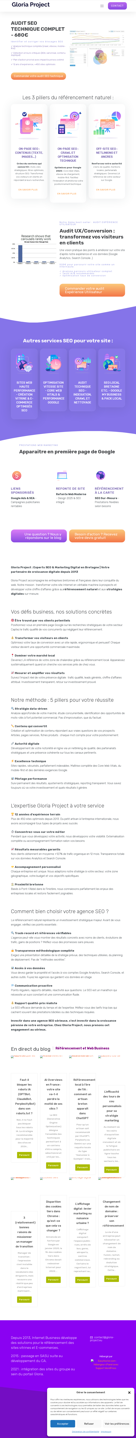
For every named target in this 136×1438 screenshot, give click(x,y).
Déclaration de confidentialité (85, 1431)
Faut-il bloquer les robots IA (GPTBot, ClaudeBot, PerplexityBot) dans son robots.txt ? (24, 1096)
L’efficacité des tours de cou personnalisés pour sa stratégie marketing (112, 1106)
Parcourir (24, 1155)
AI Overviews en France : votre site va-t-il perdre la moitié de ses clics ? (53, 1094)
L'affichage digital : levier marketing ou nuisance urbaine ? (82, 1213)
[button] (129, 1392)
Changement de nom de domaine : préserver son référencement (112, 1213)
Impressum (106, 1431)
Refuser (89, 1423)
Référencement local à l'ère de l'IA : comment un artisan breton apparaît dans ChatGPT (82, 1099)
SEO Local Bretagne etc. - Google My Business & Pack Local (111, 390)
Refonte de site (70, 489)
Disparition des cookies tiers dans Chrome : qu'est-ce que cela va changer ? (53, 1216)
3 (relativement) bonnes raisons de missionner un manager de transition (24, 1232)
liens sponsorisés (22, 490)
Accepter (62, 1423)
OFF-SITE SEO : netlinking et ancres (107, 153)
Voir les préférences (117, 1423)
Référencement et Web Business (82, 1048)
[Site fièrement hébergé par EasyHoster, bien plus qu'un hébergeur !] (106, 1364)
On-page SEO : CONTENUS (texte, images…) (29, 153)
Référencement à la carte (109, 490)
